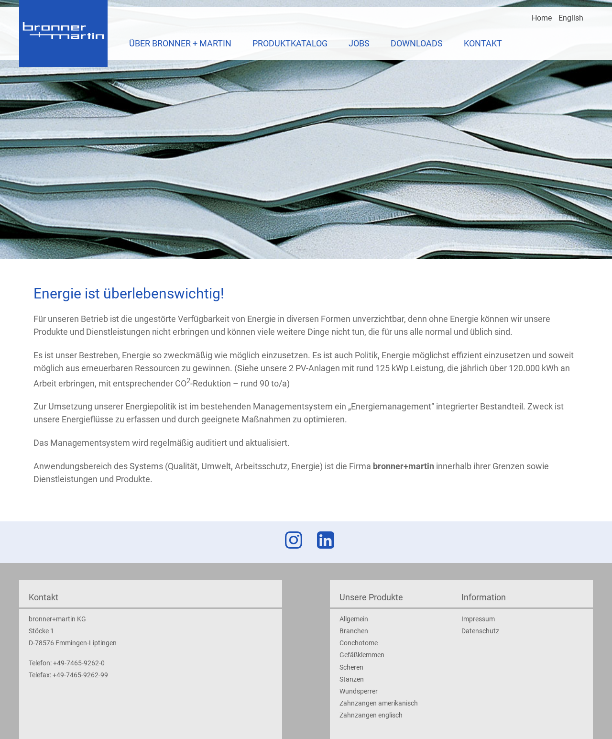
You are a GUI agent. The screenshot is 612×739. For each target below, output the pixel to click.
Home (542, 17)
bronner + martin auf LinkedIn (324, 540)
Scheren (351, 667)
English (570, 17)
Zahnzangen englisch (371, 715)
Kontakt (483, 43)
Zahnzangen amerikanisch (378, 703)
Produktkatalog (290, 43)
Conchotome (358, 643)
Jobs (359, 43)
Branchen (353, 631)
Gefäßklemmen (361, 655)
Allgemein (353, 619)
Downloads (417, 43)
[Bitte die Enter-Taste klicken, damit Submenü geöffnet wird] (236, 44)
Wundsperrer (358, 691)
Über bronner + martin (180, 43)
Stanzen (351, 679)
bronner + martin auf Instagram (292, 540)
